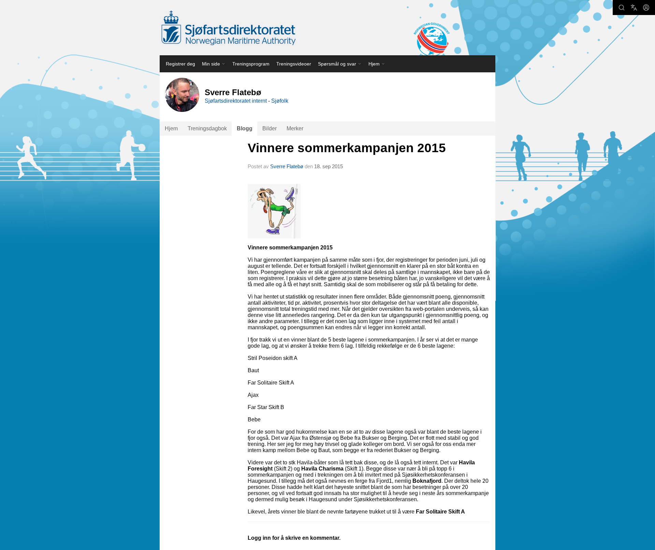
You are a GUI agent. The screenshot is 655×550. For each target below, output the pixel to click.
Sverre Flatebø (286, 166)
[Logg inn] (646, 7)
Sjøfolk (279, 101)
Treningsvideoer (293, 64)
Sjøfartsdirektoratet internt (236, 101)
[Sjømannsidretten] (228, 28)
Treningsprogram (251, 64)
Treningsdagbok (207, 128)
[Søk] (621, 7)
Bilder (269, 128)
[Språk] (634, 7)
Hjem (171, 128)
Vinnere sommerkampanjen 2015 (347, 148)
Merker (295, 128)
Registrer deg (180, 64)
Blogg (244, 128)
